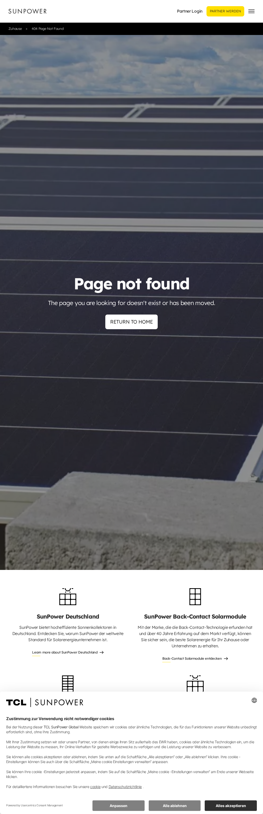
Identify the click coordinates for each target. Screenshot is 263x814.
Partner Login (189, 11)
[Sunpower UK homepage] (27, 11)
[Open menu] (251, 11)
